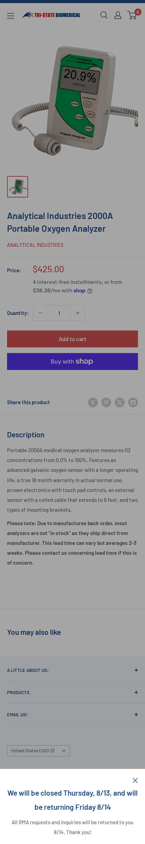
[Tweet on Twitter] (120, 402)
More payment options (72, 378)
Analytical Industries (35, 245)
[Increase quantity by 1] (77, 312)
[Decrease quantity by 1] (40, 312)
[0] (132, 15)
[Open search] (104, 15)
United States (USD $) (32, 750)
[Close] (135, 779)
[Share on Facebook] (93, 402)
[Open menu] (10, 16)
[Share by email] (133, 402)
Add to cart (72, 338)
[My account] (117, 15)
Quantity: (18, 313)
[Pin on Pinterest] (106, 402)
